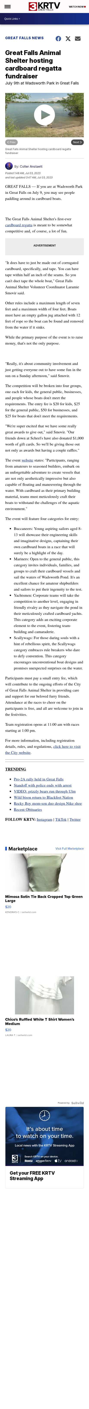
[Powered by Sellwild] (77, 1103)
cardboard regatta (18, 224)
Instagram (44, 819)
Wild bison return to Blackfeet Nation (43, 797)
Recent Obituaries (28, 809)
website (27, 460)
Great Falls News (24, 38)
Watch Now (76, 6)
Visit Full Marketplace (70, 848)
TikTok (61, 819)
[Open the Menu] (7, 6)
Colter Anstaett (31, 166)
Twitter (75, 819)
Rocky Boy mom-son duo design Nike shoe (48, 803)
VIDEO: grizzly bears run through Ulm (45, 791)
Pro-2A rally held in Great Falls (39, 779)
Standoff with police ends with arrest (43, 785)
